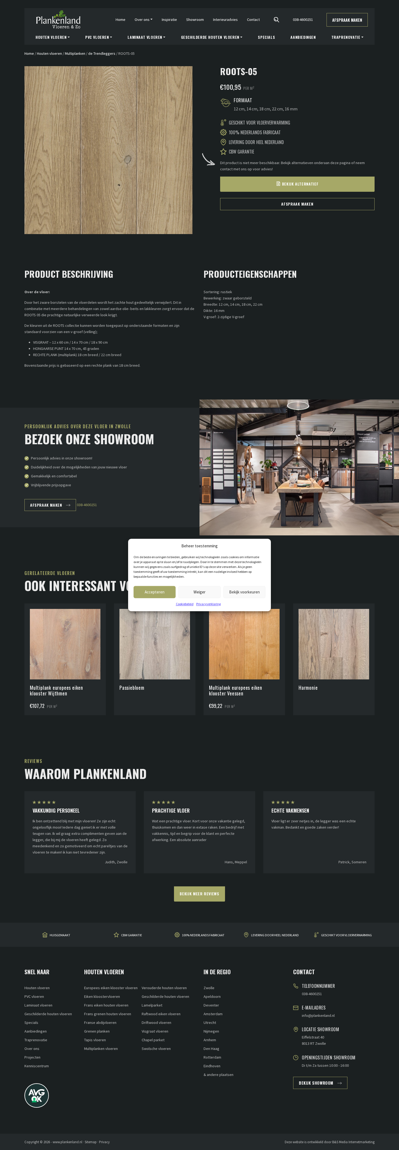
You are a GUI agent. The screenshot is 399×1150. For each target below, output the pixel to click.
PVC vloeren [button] (97, 37)
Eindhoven (212, 1065)
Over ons (31, 1048)
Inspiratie (169, 19)
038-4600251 (303, 19)
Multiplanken (75, 53)
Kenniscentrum (36, 1065)
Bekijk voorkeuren (244, 592)
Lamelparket (152, 1005)
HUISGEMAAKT (60, 935)
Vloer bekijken (68, 631)
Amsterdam (213, 1013)
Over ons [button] (142, 19)
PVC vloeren (34, 996)
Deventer (211, 1005)
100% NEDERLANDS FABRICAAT (203, 935)
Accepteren (154, 592)
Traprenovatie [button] (345, 37)
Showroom (195, 19)
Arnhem (210, 1039)
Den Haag (211, 1048)
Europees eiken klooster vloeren (111, 987)
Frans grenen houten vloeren (107, 1013)
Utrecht (210, 1022)
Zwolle (209, 987)
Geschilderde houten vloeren (48, 1013)
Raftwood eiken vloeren (161, 1013)
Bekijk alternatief (300, 184)
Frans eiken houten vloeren (106, 1005)
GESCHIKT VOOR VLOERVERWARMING (346, 935)
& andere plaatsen (218, 1074)
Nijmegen (211, 1031)
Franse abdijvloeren (100, 1022)
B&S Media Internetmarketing (353, 1142)
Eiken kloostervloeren (102, 996)
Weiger (199, 592)
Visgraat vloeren (155, 1031)
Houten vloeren (49, 53)
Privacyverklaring (208, 604)
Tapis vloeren (95, 1039)
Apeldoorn (212, 996)
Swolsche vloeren (156, 1048)
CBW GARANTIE (131, 935)
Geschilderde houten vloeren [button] (210, 37)
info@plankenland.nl (318, 1015)
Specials (266, 37)
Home (120, 19)
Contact (253, 19)
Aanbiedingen (303, 37)
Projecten (32, 1057)
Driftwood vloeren (156, 1022)
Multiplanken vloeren (101, 1048)
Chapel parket (153, 1039)
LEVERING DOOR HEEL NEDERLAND (275, 935)
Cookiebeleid (185, 604)
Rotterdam (212, 1057)
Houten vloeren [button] (51, 37)
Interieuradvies (225, 19)
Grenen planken (97, 1031)
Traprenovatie (35, 1039)
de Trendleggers (101, 53)
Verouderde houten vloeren (164, 987)
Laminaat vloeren (38, 1005)
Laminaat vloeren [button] (145, 37)
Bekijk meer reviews (199, 893)
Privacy (104, 1142)
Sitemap (91, 1142)
